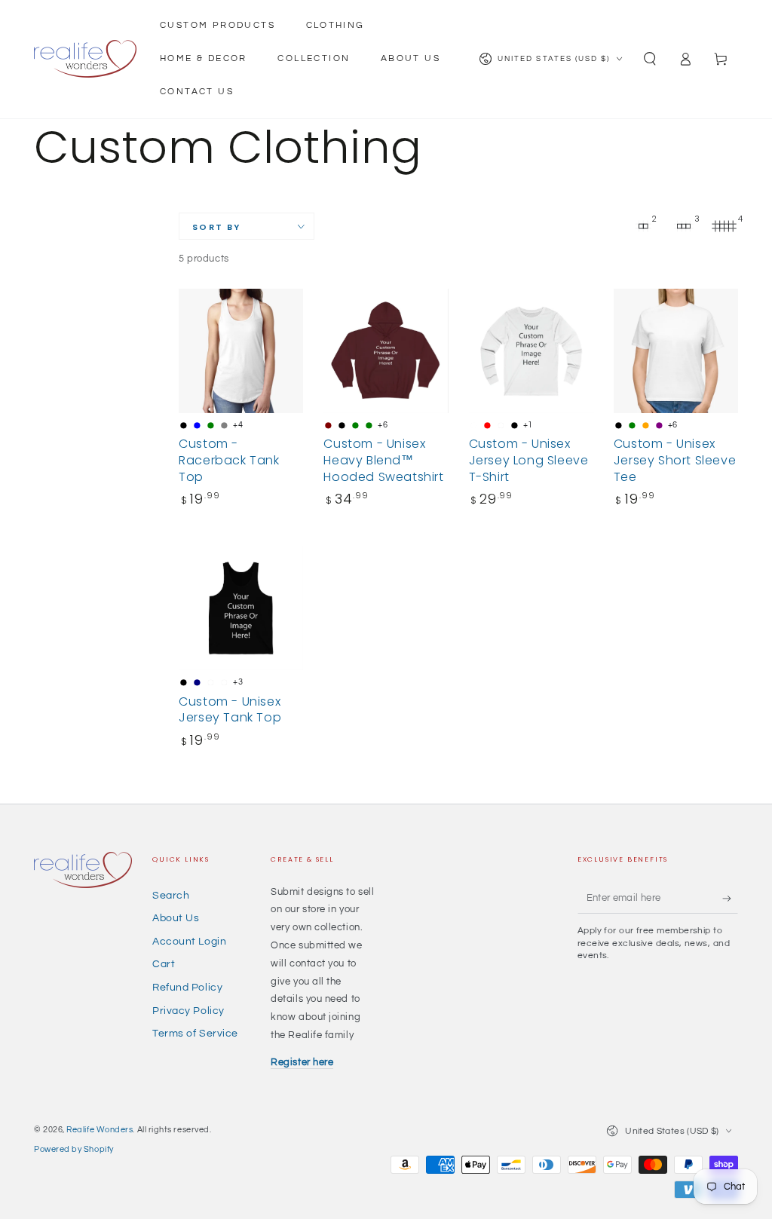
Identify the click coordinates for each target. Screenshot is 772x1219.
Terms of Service (195, 1033)
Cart (163, 963)
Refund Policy (187, 987)
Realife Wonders (99, 1130)
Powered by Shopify (74, 1149)
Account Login (189, 941)
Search (170, 895)
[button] (650, 59)
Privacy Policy (188, 1010)
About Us (175, 917)
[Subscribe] (730, 899)
